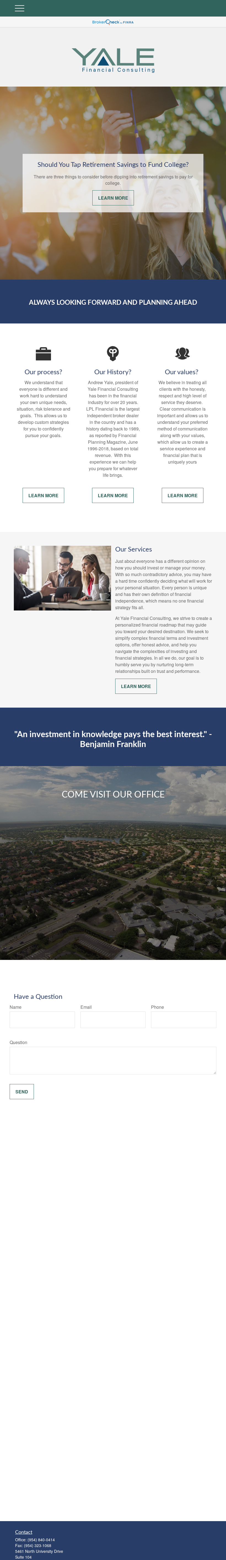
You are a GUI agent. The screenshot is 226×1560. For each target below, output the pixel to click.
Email (86, 1007)
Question (18, 1042)
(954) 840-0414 (41, 1539)
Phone (157, 1007)
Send (21, 1091)
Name (15, 1007)
